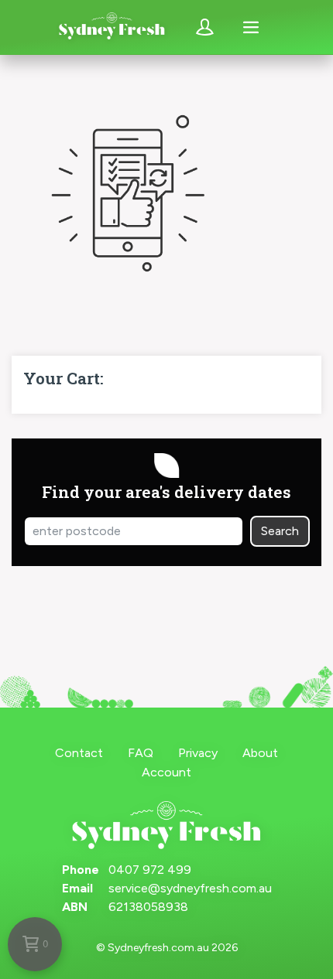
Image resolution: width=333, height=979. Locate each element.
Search (280, 531)
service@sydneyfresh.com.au (190, 888)
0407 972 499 (149, 869)
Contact (79, 752)
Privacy (198, 752)
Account (166, 772)
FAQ (140, 752)
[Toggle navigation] (251, 27)
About (260, 752)
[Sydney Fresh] (112, 27)
